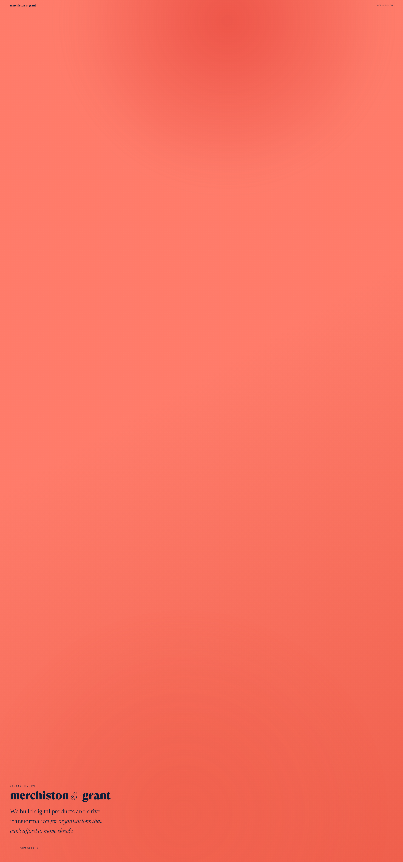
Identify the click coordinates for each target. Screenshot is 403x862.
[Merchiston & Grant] (23, 5)
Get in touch (385, 5)
